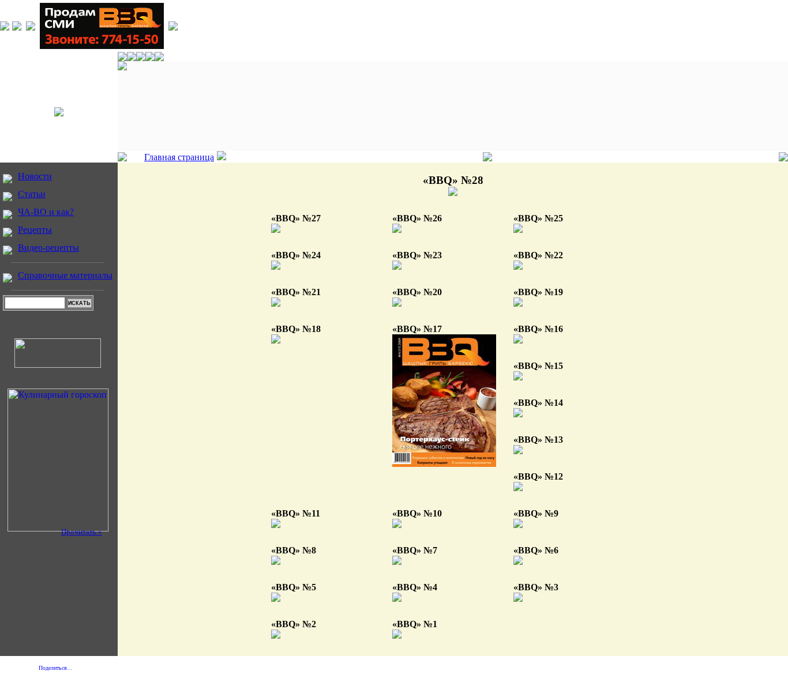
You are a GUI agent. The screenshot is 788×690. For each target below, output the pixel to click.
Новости (35, 176)
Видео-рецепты (48, 247)
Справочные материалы (65, 275)
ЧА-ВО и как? (46, 212)
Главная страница (179, 157)
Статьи (32, 194)
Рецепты (35, 230)
